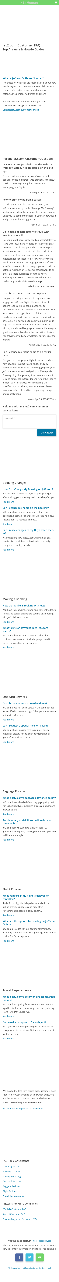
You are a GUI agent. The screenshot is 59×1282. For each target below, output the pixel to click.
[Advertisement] (29, 134)
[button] (56, 2)
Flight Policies (10, 1191)
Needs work (45, 1240)
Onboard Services (12, 1181)
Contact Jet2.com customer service (21, 109)
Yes (35, 1240)
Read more (8, 501)
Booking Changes (11, 1171)
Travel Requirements (13, 1196)
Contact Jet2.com (11, 1166)
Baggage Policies (11, 1186)
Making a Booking (12, 1176)
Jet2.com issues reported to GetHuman (23, 1108)
